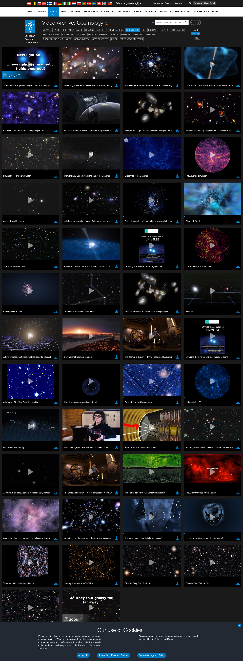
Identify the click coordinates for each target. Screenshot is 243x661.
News (63, 11)
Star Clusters (100, 39)
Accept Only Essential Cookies (113, 655)
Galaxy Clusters (97, 34)
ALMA (71, 30)
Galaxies (80, 34)
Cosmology (132, 30)
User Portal (209, 3)
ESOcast (153, 30)
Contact (168, 3)
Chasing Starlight (95, 30)
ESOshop (75, 11)
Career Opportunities (206, 11)
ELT (143, 30)
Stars (114, 39)
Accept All (83, 655)
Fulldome (67, 34)
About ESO (60, 30)
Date (197, 38)
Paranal (137, 34)
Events (137, 11)
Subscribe (158, 3)
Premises (150, 34)
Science (198, 3)
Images (42, 11)
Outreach (150, 11)
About (31, 11)
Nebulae (125, 34)
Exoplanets (177, 30)
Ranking (195, 33)
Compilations (116, 30)
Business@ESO (182, 11)
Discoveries (123, 11)
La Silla (114, 34)
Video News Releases (132, 39)
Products (165, 11)
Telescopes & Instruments (98, 11)
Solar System (81, 39)
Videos (53, 11)
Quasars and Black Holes (57, 39)
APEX (79, 30)
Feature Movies (51, 34)
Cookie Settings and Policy (152, 655)
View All (47, 30)
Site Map (178, 3)
